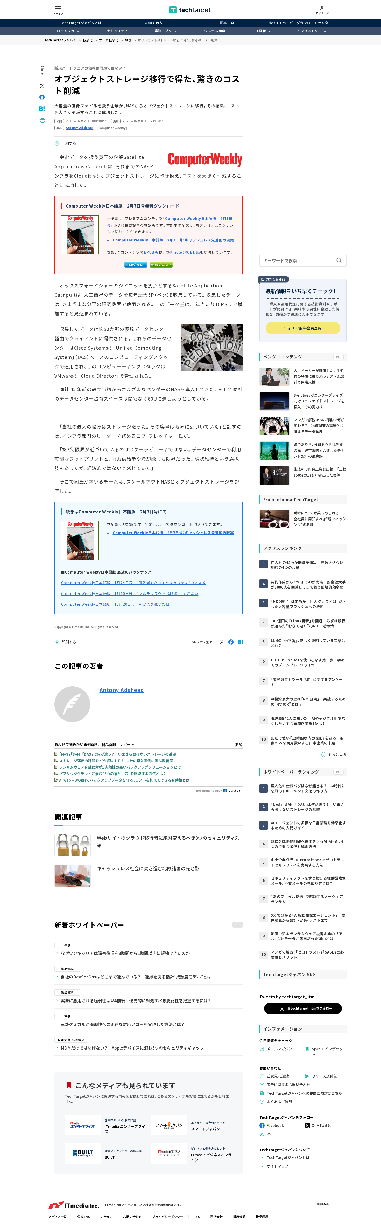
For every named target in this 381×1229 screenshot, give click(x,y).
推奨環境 (262, 1216)
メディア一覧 (57, 1216)
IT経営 (260, 30)
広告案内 (106, 1216)
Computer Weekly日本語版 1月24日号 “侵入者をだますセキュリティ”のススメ (133, 582)
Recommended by (209, 790)
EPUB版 (151, 252)
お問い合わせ (132, 1216)
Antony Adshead (122, 690)
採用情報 (239, 1216)
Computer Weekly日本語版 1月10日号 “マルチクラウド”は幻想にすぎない (130, 593)
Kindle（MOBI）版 (185, 252)
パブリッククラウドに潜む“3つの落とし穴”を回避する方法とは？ (112, 773)
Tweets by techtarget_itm (286, 996)
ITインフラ (65, 30)
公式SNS (83, 1216)
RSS (197, 1216)
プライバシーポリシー (167, 1216)
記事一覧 (227, 22)
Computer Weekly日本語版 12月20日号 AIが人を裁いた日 (115, 604)
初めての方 (154, 22)
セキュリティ (117, 30)
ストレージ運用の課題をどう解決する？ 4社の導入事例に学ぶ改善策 (116, 760)
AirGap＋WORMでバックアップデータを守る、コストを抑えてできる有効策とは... (126, 780)
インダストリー (309, 30)
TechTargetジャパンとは (81, 22)
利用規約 (323, 1204)
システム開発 (214, 30)
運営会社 (216, 1216)
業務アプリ (163, 30)
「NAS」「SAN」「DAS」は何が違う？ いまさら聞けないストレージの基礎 (117, 754)
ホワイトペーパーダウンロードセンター (300, 22)
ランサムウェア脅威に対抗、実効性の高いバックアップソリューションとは (120, 767)
